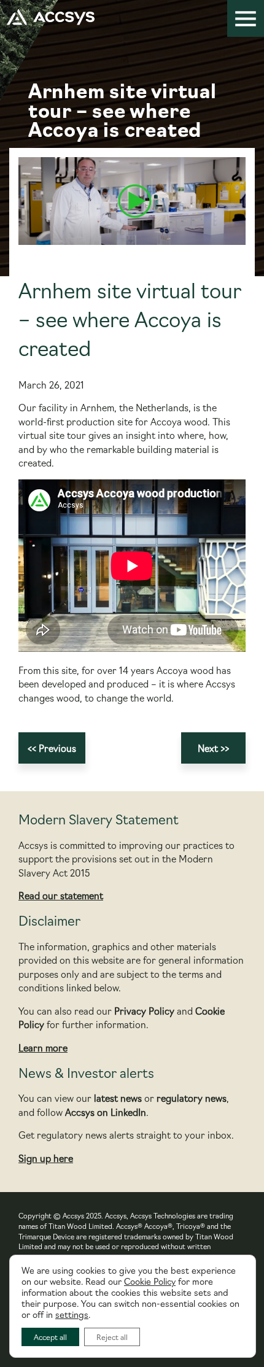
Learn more (43, 1047)
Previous (57, 748)
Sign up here (45, 1158)
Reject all (112, 1336)
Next (208, 748)
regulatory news (192, 1097)
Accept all (50, 1336)
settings (71, 1314)
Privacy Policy (144, 1010)
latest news (118, 1097)
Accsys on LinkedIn (105, 1112)
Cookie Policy (150, 1281)
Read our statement (60, 895)
